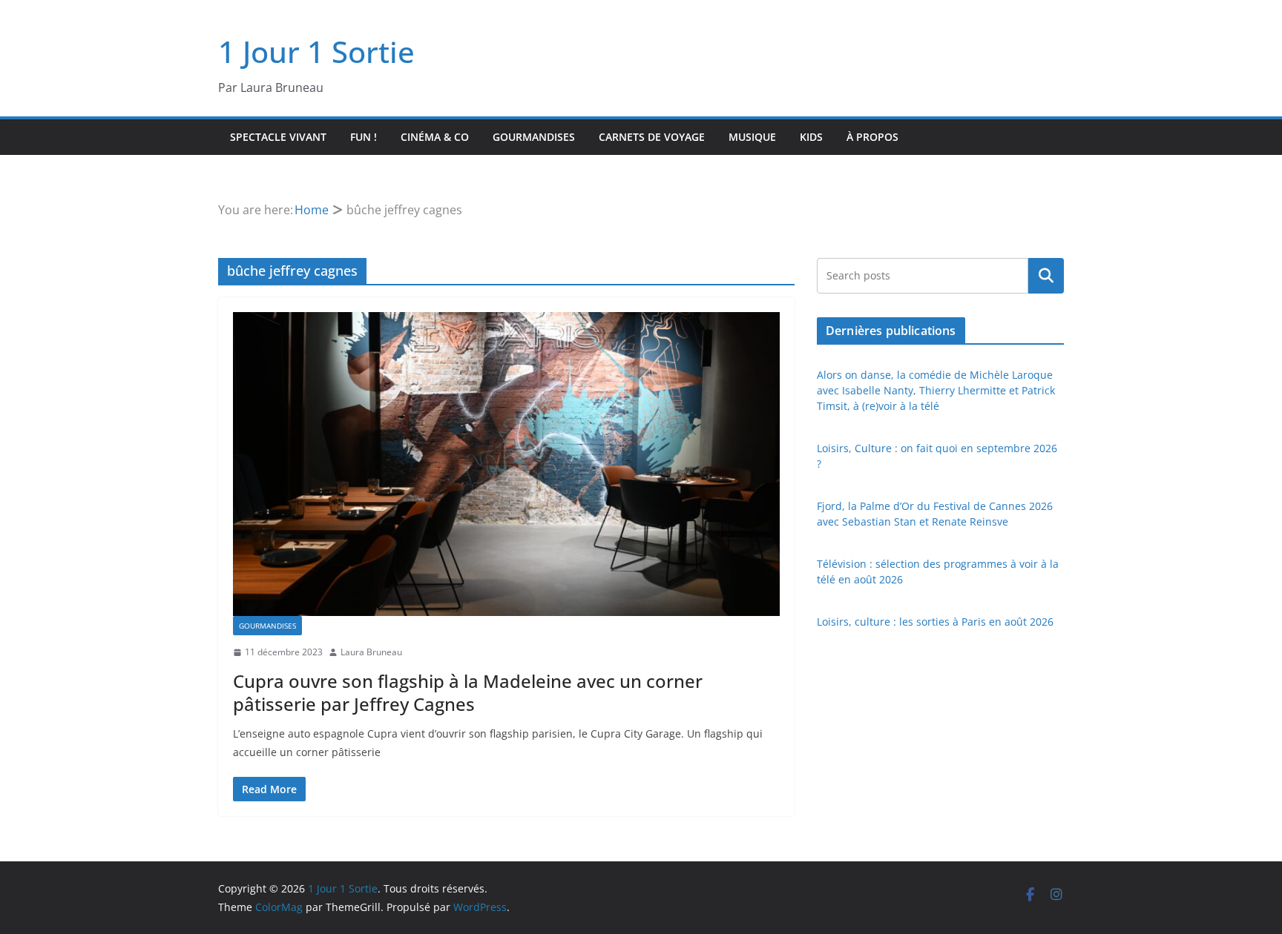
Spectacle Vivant (278, 137)
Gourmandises (534, 137)
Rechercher (1046, 275)
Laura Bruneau (371, 652)
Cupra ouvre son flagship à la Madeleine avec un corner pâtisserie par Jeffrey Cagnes (468, 692)
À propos (872, 137)
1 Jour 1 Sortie (316, 51)
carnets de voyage (652, 137)
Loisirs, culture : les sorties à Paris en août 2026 (935, 622)
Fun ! (363, 137)
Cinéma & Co (435, 137)
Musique (752, 137)
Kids (811, 137)
